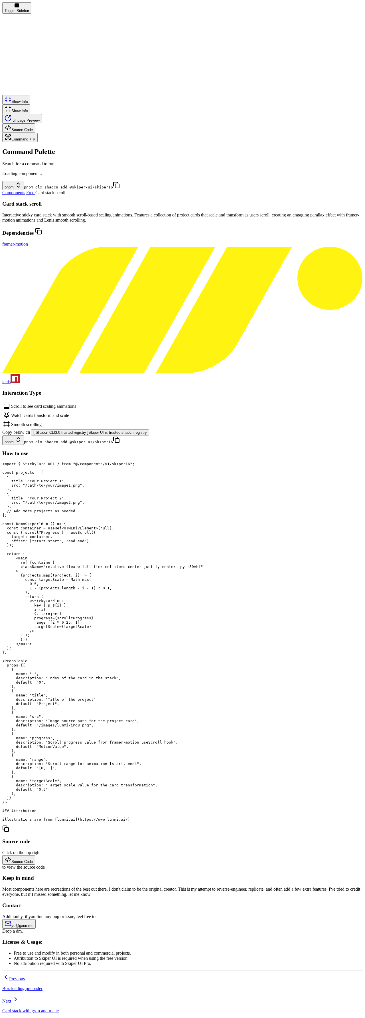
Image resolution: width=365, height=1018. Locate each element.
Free (30, 192)
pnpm (9, 187)
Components (13, 192)
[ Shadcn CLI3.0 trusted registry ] (90, 432)
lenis (6, 381)
